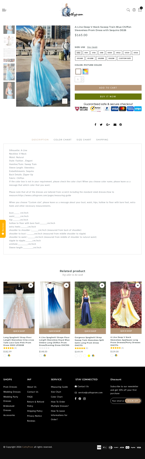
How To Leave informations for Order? (59, 415)
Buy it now (108, 96)
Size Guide (92, 47)
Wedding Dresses (12, 392)
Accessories (9, 415)
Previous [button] (21, 68)
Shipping (102, 139)
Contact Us (32, 392)
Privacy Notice (34, 416)
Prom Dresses (10, 387)
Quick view (30, 285)
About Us (32, 387)
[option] (43, 66)
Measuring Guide (59, 387)
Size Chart (84, 139)
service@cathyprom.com (90, 392)
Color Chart (63, 139)
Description (40, 139)
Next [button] (61, 67)
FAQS (30, 397)
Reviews (31, 421)
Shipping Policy (34, 411)
